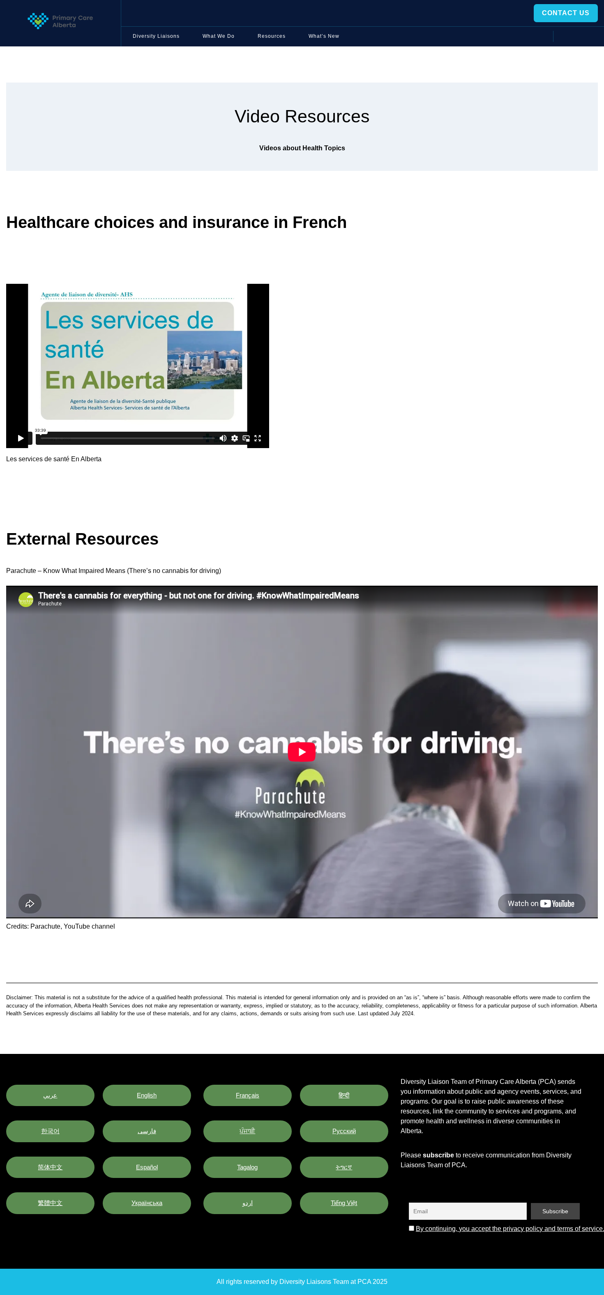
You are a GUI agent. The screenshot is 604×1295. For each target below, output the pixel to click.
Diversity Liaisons (156, 36)
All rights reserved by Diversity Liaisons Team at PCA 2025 (302, 1281)
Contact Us (566, 12)
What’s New (324, 36)
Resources (272, 36)
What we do (219, 36)
